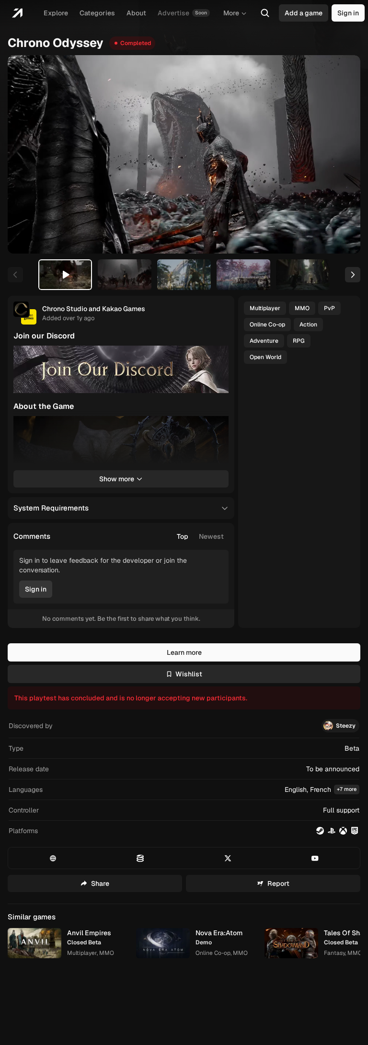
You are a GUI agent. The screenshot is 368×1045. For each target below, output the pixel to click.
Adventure (264, 341)
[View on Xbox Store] (343, 831)
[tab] (65, 274)
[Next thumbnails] (352, 274)
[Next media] (342, 154)
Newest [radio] (211, 536)
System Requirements (51, 507)
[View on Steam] (320, 831)
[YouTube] (315, 858)
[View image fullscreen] (217, 357)
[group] (200, 536)
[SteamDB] (140, 858)
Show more (116, 479)
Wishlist (188, 674)
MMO (302, 308)
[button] (184, 789)
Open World (265, 357)
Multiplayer (265, 308)
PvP (329, 308)
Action (308, 324)
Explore (56, 13)
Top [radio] (182, 536)
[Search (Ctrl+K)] (265, 13)
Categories (97, 13)
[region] (184, 154)
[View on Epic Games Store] (354, 831)
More (231, 13)
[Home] (17, 12)
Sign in (348, 13)
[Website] (53, 858)
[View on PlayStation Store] (331, 831)
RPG (299, 341)
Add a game (303, 13)
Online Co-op (267, 324)
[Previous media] (25, 154)
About (136, 13)
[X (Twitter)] (228, 858)
